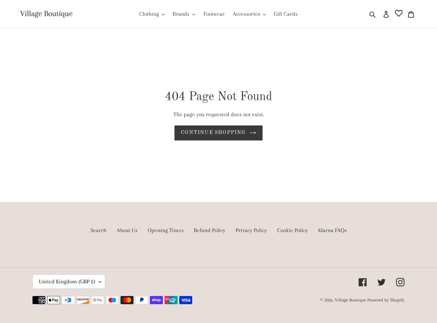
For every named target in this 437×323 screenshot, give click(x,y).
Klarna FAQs (332, 230)
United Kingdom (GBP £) (67, 281)
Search (98, 230)
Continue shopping (213, 132)
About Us (127, 230)
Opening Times (166, 230)
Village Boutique (351, 299)
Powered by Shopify (386, 299)
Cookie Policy (292, 230)
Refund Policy (209, 230)
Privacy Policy (251, 230)
